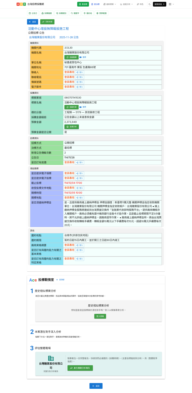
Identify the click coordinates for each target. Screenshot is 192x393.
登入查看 (100, 316)
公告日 (34, 13)
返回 (34, 22)
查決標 (97, 4)
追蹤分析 (126, 4)
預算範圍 (103, 13)
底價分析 (73, 127)
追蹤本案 (73, 107)
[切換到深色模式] (149, 4)
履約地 (89, 13)
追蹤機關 (73, 57)
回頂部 (62, 280)
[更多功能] (171, 4)
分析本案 (49, 22)
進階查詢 (158, 4)
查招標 (84, 4)
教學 (84, 57)
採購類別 (62, 13)
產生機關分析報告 (82, 368)
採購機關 (48, 13)
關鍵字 (76, 13)
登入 (81, 72)
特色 (141, 4)
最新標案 (110, 4)
